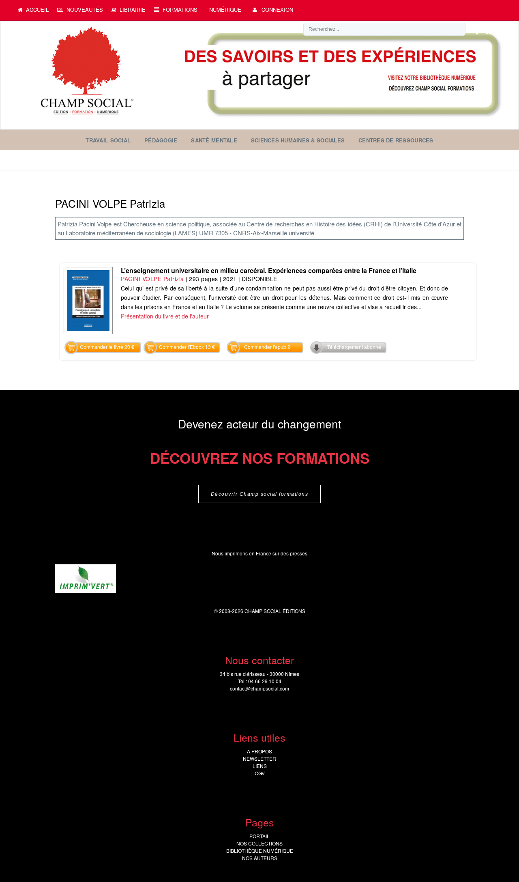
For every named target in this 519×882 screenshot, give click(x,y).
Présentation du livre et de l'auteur (165, 316)
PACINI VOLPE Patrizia (152, 279)
